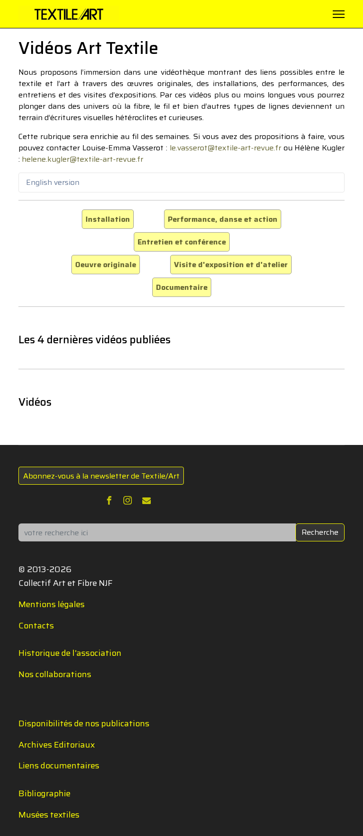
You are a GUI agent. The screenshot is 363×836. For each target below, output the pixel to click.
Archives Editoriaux (56, 744)
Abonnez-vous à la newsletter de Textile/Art (101, 476)
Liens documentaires (58, 765)
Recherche (320, 532)
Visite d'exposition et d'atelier (231, 264)
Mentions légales (51, 604)
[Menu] (339, 14)
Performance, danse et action (222, 219)
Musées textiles (48, 814)
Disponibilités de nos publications (83, 723)
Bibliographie (44, 793)
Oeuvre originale (105, 264)
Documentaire (181, 287)
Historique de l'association (69, 653)
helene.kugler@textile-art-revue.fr (82, 159)
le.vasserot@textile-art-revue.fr (225, 148)
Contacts (36, 625)
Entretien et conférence (182, 242)
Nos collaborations (54, 674)
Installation (108, 219)
